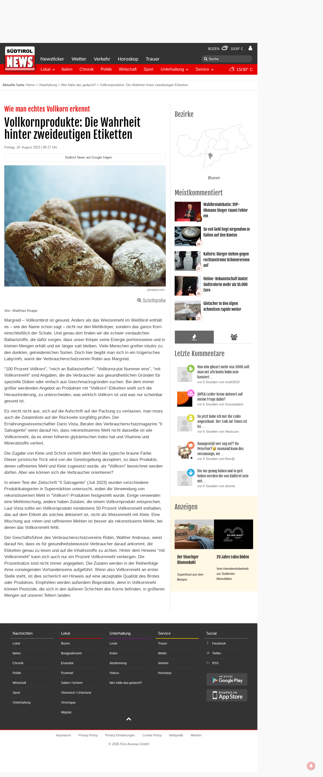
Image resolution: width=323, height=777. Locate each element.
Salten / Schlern (72, 683)
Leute (113, 643)
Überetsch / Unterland (76, 692)
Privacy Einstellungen (120, 735)
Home (30, 85)
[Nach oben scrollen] (128, 719)
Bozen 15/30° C (225, 49)
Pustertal (67, 673)
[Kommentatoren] (234, 337)
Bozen (65, 643)
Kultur (114, 653)
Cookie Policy (152, 735)
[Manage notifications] (311, 766)
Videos (114, 673)
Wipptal (66, 712)
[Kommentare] (194, 337)
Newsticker (52, 59)
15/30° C (244, 69)
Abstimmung (118, 663)
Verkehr (102, 59)
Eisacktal (67, 663)
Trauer (152, 59)
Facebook (219, 643)
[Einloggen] (250, 48)
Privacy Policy (88, 735)
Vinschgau (68, 702)
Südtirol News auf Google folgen (88, 157)
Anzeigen (186, 507)
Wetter (79, 59)
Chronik (86, 69)
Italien (67, 69)
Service (202, 69)
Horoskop (128, 59)
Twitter (216, 653)
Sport (148, 69)
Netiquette (176, 735)
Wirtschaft (128, 69)
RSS (215, 663)
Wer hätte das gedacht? (78, 85)
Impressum (63, 735)
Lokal (45, 69)
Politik (106, 69)
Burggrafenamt (71, 653)
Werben (196, 735)
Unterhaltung (172, 69)
